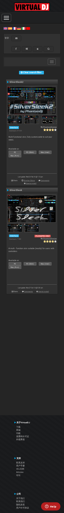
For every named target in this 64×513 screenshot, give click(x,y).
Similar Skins (29, 180)
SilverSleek (15, 190)
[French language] (15, 28)
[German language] (19, 28)
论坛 (18, 475)
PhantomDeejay (50, 127)
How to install (31, 183)
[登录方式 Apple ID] (37, 49)
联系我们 (20, 501)
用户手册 (20, 465)
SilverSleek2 (16, 82)
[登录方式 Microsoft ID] (27, 49)
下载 (18, 427)
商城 (18, 430)
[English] (5, 28)
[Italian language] (23, 28)
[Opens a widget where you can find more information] (50, 506)
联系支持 (20, 462)
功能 (18, 433)
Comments (45, 180)
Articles (19, 472)
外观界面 (20, 439)
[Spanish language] (10, 28)
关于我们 (20, 498)
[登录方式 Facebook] (16, 49)
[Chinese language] (28, 28)
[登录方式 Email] (16, 38)
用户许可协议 (22, 508)
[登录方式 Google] (49, 49)
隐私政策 (20, 504)
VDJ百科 (20, 469)
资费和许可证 (22, 436)
